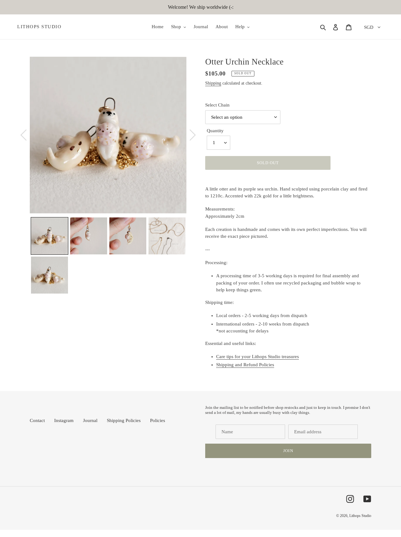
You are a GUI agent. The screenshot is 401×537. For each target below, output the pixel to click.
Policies (157, 420)
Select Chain (217, 104)
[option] (108, 135)
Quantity (215, 130)
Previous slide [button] (25, 256)
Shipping (213, 83)
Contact (37, 420)
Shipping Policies (124, 420)
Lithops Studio (39, 26)
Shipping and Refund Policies (245, 364)
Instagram (64, 420)
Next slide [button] (191, 256)
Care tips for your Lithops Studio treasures (257, 356)
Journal (90, 420)
